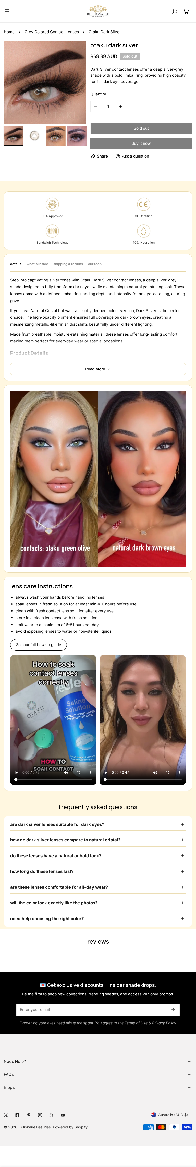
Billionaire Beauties (35, 1127)
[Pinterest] (28, 1115)
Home (9, 31)
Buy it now (141, 143)
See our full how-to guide (38, 644)
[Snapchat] (51, 1115)
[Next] (74, 83)
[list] (45, 82)
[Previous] (16, 83)
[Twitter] (6, 1115)
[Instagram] (40, 1115)
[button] (186, 11)
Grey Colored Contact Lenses (51, 31)
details (15, 264)
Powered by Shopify (70, 1127)
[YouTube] (63, 1115)
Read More (95, 368)
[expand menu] (7, 11)
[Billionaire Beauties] (98, 11)
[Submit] (173, 1009)
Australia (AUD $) (173, 1115)
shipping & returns (68, 264)
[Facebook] (17, 1115)
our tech (95, 264)
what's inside (37, 264)
